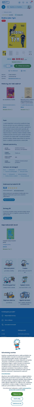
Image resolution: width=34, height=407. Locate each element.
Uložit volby (17, 399)
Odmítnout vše (17, 403)
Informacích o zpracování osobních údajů (20, 389)
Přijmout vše (17, 394)
